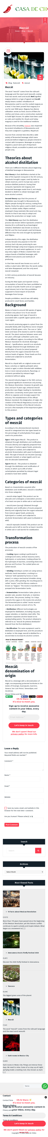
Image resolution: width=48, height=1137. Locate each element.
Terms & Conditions (10, 1120)
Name (7, 775)
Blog (23, 31)
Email (7, 786)
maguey (27, 126)
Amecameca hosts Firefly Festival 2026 (23, 953)
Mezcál (11, 1020)
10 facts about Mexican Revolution (22, 912)
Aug (40, 77)
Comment (8, 761)
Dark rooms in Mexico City (18, 1056)
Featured (16, 83)
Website (7, 797)
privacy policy (17, 734)
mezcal (27, 83)
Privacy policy (8, 1110)
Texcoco (11, 986)
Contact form (8, 1100)
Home (17, 31)
